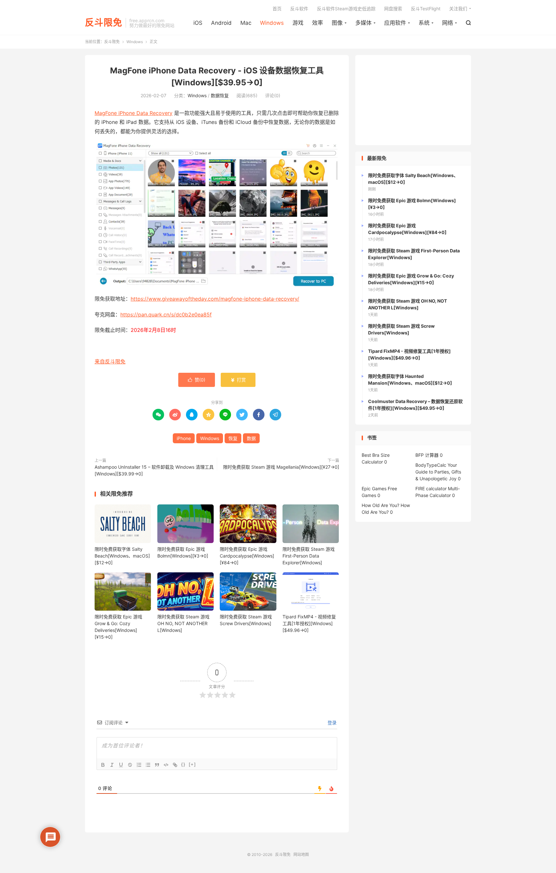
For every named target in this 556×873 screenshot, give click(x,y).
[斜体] (111, 765)
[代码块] (166, 765)
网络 (447, 23)
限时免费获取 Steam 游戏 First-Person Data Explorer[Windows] (309, 555)
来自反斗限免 (110, 361)
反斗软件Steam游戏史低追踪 (346, 8)
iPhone (184, 438)
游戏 (297, 23)
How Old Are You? (380, 505)
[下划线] (120, 765)
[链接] (175, 765)
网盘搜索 (393, 8)
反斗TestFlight (425, 8)
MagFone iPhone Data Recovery (133, 113)
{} (183, 764)
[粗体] (102, 765)
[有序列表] (139, 765)
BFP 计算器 (427, 455)
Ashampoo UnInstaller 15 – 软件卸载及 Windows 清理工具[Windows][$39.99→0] (154, 470)
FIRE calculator (431, 488)
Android (221, 23)
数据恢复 (220, 95)
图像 (337, 23)
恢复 (232, 438)
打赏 (238, 379)
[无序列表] (148, 765)
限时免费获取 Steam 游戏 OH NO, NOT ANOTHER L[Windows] (183, 623)
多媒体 (363, 23)
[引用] (157, 765)
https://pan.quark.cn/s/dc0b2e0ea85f (166, 314)
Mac (245, 23)
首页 (277, 8)
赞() (196, 379)
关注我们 (458, 8)
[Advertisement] (413, 100)
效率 (317, 23)
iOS (197, 23)
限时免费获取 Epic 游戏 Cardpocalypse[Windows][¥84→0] (247, 555)
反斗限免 (103, 23)
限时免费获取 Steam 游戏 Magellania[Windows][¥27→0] (281, 467)
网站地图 (301, 854)
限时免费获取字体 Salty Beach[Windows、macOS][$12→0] (122, 555)
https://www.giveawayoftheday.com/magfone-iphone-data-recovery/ (215, 299)
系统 (424, 23)
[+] (192, 764)
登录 (331, 722)
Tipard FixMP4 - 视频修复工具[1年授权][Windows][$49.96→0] (309, 623)
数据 (251, 438)
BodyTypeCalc (430, 465)
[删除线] (129, 765)
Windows (272, 23)
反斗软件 (299, 8)
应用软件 (395, 23)
